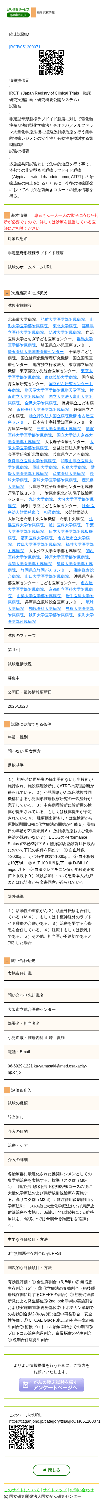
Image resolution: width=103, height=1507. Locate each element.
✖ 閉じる (51, 1470)
